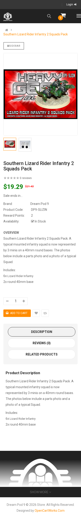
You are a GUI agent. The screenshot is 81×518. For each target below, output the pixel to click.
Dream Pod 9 (39, 204)
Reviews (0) (42, 343)
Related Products (42, 354)
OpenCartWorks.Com (50, 510)
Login (69, 4)
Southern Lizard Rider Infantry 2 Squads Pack (35, 34)
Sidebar (14, 46)
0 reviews (26, 178)
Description (41, 332)
